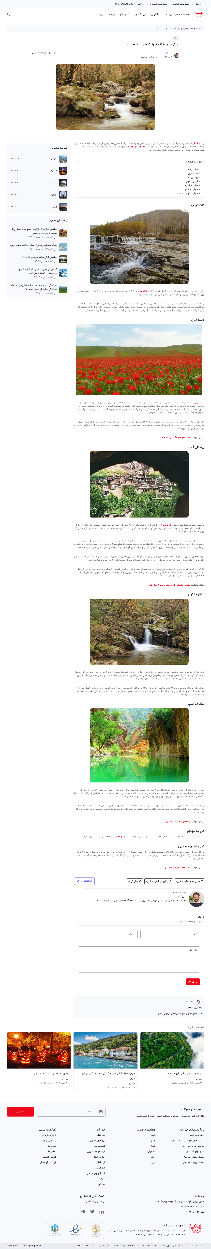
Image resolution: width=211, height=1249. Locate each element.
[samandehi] (96, 1230)
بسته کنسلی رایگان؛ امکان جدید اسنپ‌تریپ (33, 245)
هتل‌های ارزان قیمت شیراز (177, 868)
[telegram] (83, 1211)
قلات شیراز (166, 525)
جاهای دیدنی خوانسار (193, 1157)
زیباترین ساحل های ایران (192, 1146)
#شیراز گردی (135, 881)
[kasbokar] (55, 1230)
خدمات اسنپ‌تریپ (179, 14)
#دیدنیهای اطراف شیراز (158, 881)
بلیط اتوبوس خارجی (96, 1173)
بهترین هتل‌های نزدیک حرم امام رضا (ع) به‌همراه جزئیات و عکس (34, 231)
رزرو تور (141, 4)
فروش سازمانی (49, 1135)
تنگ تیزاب (193, 169)
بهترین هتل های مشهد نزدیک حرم (187, 1140)
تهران (54, 159)
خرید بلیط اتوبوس (158, 4)
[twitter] (92, 1211)
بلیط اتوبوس (99, 1168)
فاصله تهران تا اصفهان (193, 1162)
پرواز (100, 14)
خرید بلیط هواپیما (181, 4)
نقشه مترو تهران (196, 1135)
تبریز (153, 1162)
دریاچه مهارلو (191, 189)
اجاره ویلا (101, 1179)
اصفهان (53, 195)
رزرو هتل (199, 4)
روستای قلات (192, 177)
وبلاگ (200, 28)
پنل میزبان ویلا (49, 1140)
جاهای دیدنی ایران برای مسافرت (184, 1074)
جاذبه (111, 14)
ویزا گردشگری (99, 1157)
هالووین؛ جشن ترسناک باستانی (51, 1074)
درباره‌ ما (52, 1146)
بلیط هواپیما (100, 1146)
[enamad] (75, 1230)
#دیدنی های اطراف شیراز (189, 881)
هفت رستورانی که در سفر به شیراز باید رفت (169, 585)
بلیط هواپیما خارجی (96, 1151)
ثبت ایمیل (20, 1111)
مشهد (54, 171)
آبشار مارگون (192, 181)
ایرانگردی (155, 14)
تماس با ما (51, 1151)
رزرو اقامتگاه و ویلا (124, 4)
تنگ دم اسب (191, 185)
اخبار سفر (125, 14)
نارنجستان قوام (137, 146)
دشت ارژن (193, 173)
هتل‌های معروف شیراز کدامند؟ (175, 437)
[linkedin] (101, 1211)
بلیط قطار (101, 1162)
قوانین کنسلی (49, 1157)
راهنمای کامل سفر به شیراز (177, 821)
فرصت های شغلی (47, 1162)
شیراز (195, 143)
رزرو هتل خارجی (98, 1140)
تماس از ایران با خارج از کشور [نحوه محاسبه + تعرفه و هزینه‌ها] (37, 271)
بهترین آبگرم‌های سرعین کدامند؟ (39, 257)
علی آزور (168, 53)
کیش (54, 207)
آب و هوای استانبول (195, 1151)
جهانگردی (140, 14)
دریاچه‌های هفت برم (188, 193)
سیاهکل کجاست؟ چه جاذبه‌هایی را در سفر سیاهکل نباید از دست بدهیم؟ (34, 287)
